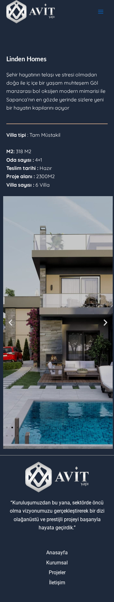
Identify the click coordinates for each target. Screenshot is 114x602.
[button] (10, 322)
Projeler (57, 572)
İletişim (57, 583)
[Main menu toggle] (101, 12)
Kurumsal (57, 563)
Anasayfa (57, 553)
